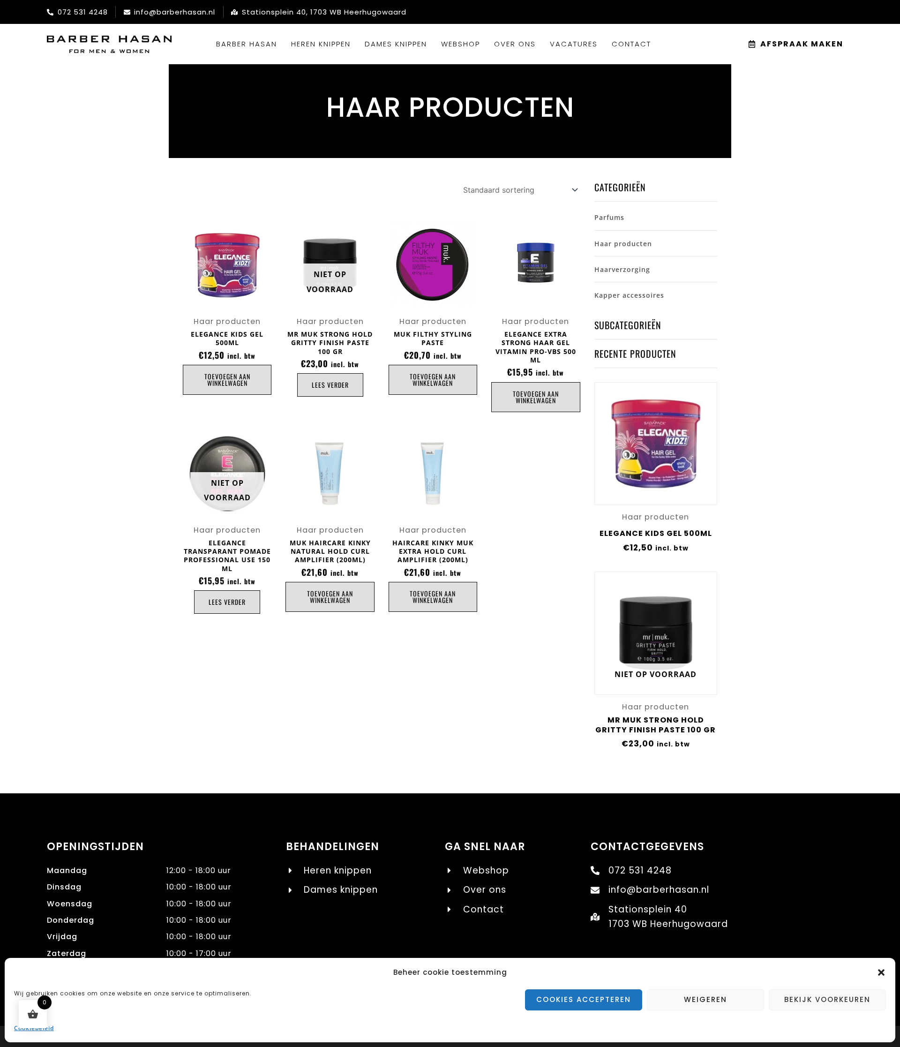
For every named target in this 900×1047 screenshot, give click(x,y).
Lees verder (330, 385)
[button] (881, 972)
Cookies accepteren (583, 999)
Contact (631, 44)
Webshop (460, 44)
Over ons (515, 44)
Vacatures (574, 44)
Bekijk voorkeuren (827, 999)
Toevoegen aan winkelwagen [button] (227, 379)
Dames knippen (396, 44)
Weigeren (705, 999)
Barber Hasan (246, 44)
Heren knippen (321, 44)
